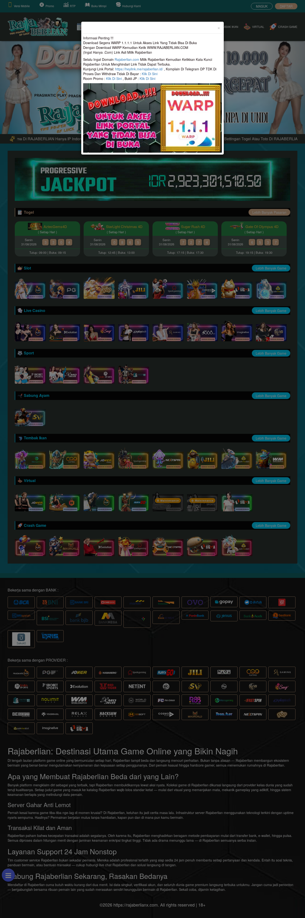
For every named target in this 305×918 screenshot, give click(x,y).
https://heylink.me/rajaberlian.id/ (139, 69)
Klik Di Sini (150, 73)
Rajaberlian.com (127, 59)
